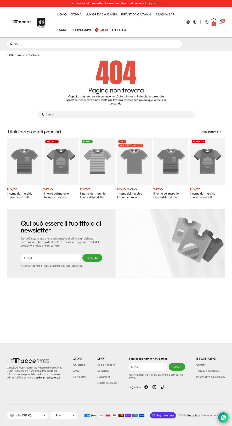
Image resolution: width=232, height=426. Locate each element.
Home (10, 54)
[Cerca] (10, 44)
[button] (188, 22)
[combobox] (98, 44)
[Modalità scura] (194, 22)
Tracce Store (193, 415)
